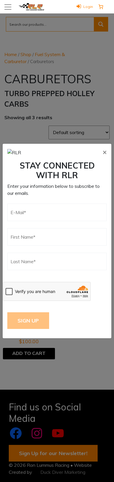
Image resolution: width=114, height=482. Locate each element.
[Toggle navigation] (8, 7)
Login (88, 6)
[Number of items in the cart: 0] (101, 7)
